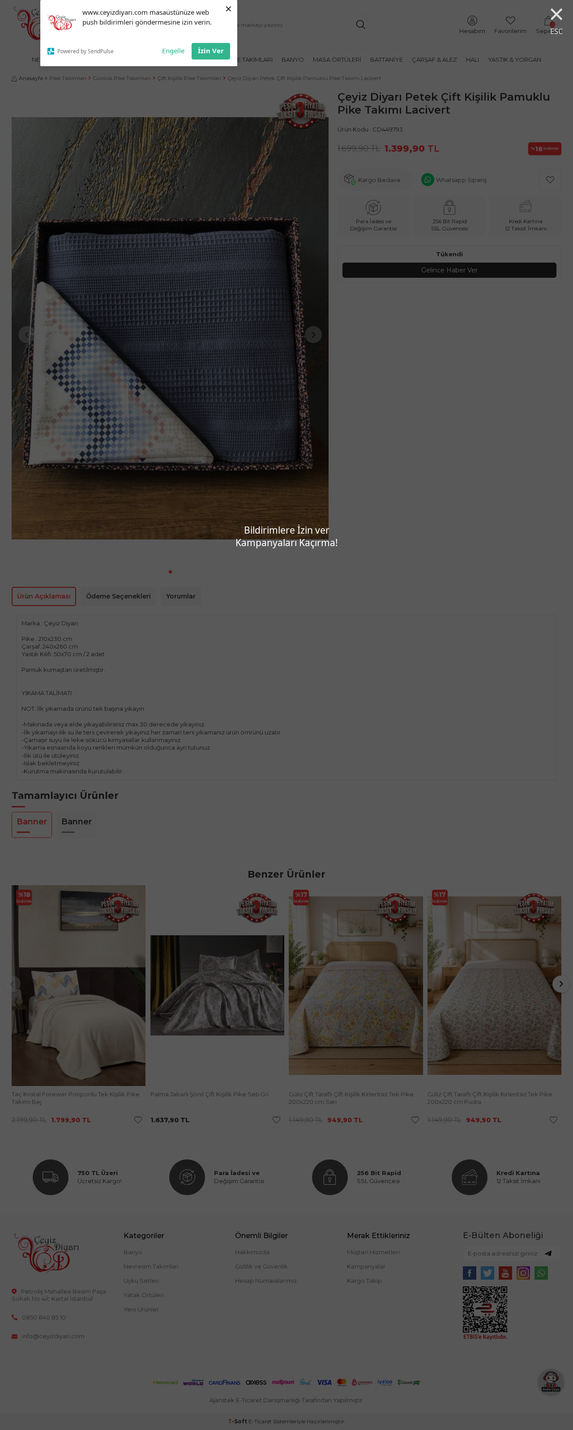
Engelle (173, 50)
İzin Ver (211, 50)
